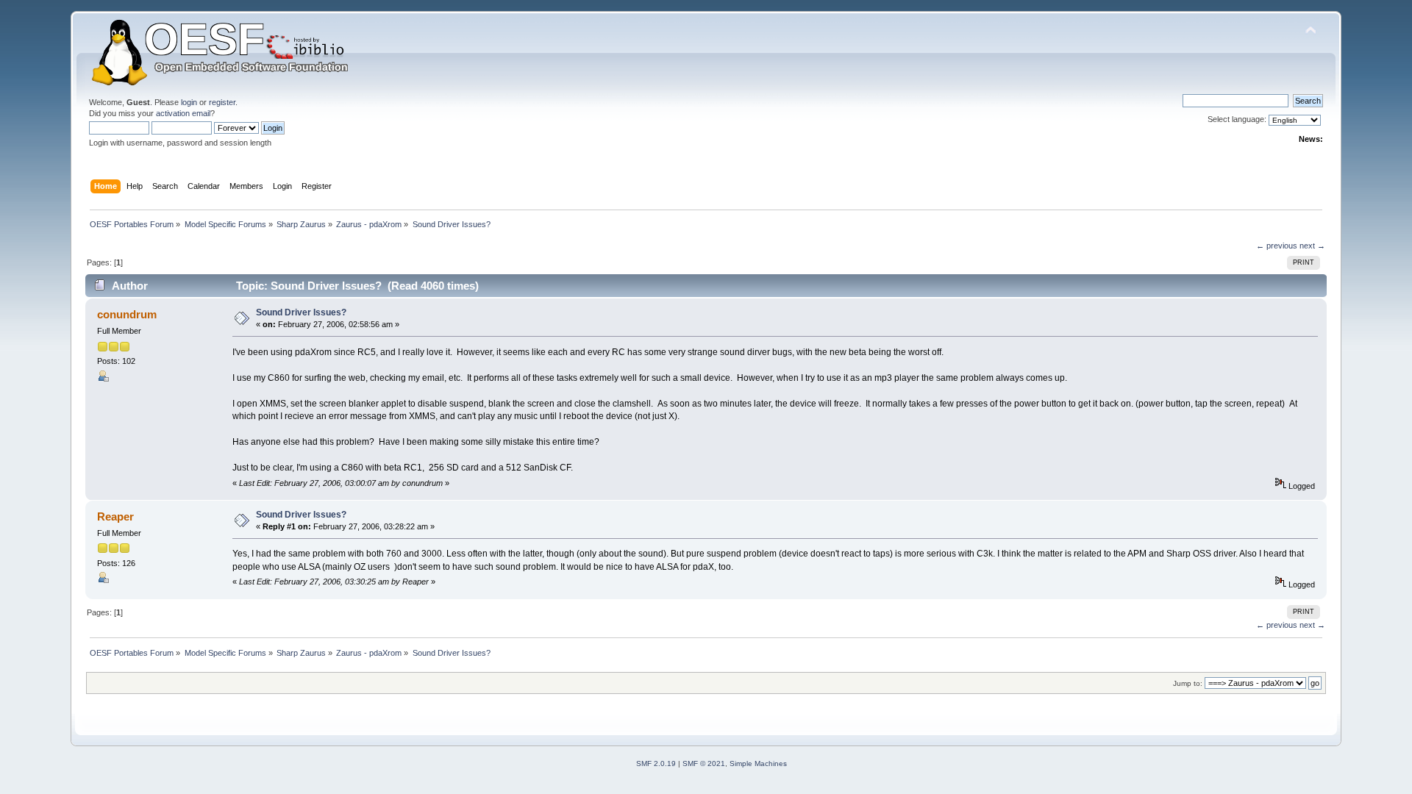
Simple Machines (758, 763)
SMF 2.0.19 (656, 763)
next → (1312, 245)
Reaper (115, 516)
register (222, 102)
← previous (1276, 245)
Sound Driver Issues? (301, 312)
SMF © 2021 (703, 763)
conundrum (127, 314)
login (189, 102)
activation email (183, 113)
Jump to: (1187, 683)
